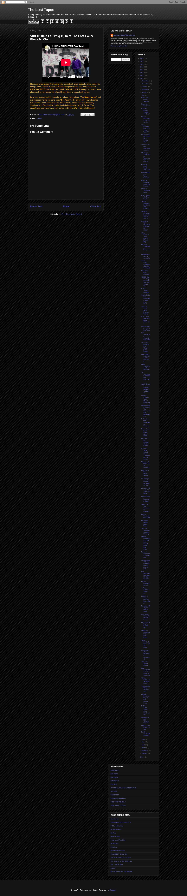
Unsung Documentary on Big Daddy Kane (145, 698)
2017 (142, 61)
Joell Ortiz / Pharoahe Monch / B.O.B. (145, 616)
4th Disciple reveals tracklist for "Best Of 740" (145, 481)
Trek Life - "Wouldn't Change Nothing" (145, 531)
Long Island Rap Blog (118, 840)
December (145, 81)
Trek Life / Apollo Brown (144, 663)
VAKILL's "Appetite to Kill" (145, 190)
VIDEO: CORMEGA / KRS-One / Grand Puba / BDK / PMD (145, 543)
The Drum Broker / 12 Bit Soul (121, 857)
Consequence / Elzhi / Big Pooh (145, 328)
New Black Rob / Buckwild (145, 272)
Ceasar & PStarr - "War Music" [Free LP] (145, 399)
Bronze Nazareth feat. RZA (145, 515)
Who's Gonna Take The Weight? (122, 871)
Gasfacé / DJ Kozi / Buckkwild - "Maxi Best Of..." (145, 299)
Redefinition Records (118, 850)
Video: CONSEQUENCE (145, 583)
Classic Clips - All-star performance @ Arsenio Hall (145, 564)
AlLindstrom (114, 819)
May (143, 742)
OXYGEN (114, 791)
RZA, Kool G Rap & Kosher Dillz (145, 624)
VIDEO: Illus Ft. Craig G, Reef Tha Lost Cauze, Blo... (145, 281)
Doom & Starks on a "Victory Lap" (145, 554)
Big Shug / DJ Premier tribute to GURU (145, 442)
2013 (142, 72)
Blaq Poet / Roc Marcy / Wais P (145, 472)
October (145, 86)
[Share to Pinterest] (93, 114)
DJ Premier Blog (116, 829)
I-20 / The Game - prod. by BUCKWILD (145, 599)
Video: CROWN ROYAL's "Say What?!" (145, 128)
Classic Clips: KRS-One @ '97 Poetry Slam (145, 138)
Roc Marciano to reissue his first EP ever (145, 575)
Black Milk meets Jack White (144, 523)
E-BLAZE (114, 784)
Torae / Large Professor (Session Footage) (145, 264)
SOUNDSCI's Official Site (119, 854)
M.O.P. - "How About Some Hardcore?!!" (145, 710)
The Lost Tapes (41, 10)
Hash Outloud (115, 836)
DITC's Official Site (117, 826)
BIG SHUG (114, 774)
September (146, 89)
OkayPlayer (114, 843)
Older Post (95, 206)
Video (39, 118)
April (143, 745)
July (143, 95)
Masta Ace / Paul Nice (145, 105)
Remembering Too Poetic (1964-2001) (145, 432)
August (144, 92)
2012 (142, 75)
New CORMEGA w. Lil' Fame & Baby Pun (145, 671)
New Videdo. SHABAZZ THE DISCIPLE (145, 358)
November (145, 84)
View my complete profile (119, 46)
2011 (142, 78)
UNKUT (113, 868)
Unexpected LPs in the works (145, 256)
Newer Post (36, 206)
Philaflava (114, 847)
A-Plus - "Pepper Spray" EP (145, 590)
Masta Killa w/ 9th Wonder (145, 99)
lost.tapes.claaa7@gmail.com (124, 35)
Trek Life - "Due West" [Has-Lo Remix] (145, 310)
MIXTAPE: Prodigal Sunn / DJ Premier (145, 183)
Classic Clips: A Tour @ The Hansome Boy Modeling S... (145, 411)
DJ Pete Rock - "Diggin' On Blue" (145, 111)
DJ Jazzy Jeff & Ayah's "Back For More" (145, 490)
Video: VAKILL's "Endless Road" (145, 680)
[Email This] (81, 114)
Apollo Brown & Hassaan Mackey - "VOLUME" (145, 388)
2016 (142, 64)
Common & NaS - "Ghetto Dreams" (145, 720)
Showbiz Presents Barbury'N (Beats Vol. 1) (145, 215)
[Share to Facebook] (90, 114)
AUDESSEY (115, 770)
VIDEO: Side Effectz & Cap (145, 727)
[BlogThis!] (84, 114)
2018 (142, 58)
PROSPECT (115, 795)
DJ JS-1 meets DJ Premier (145, 733)
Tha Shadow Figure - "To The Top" (145, 688)
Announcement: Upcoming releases (145, 147)
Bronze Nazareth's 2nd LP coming (145, 119)
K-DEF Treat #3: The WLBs (145, 197)
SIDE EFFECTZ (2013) (118, 802)
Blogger (113, 890)
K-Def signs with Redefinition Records (145, 422)
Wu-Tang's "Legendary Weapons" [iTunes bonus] (145, 157)
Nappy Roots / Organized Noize (145, 498)
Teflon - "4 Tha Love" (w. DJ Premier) (145, 508)
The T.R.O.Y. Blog (117, 864)
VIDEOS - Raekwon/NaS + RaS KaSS (145, 634)
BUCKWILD (114, 777)
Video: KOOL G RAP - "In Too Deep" (145, 643)
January (145, 753)
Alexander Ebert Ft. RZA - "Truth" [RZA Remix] (145, 347)
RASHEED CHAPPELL (118, 798)
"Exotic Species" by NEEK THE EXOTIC (145, 205)
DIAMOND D (115, 781)
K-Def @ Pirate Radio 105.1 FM (145, 167)
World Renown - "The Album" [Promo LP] (145, 237)
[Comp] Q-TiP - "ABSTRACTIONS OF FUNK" (145, 225)
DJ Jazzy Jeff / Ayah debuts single (145, 608)
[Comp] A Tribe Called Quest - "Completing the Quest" (145, 454)
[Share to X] (87, 114)
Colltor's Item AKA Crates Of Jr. (121, 822)
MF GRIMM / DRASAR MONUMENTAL (123, 788)
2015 (142, 67)
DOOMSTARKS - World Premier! (145, 175)
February (145, 750)
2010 (142, 757)
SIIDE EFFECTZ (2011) (118, 805)
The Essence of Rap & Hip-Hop (121, 861)
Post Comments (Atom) (72, 214)
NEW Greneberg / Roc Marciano (145, 366)
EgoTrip (113, 833)
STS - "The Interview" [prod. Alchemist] (145, 320)
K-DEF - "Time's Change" (145, 290)
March (144, 747)
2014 (142, 70)
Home (66, 206)
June (144, 739)
